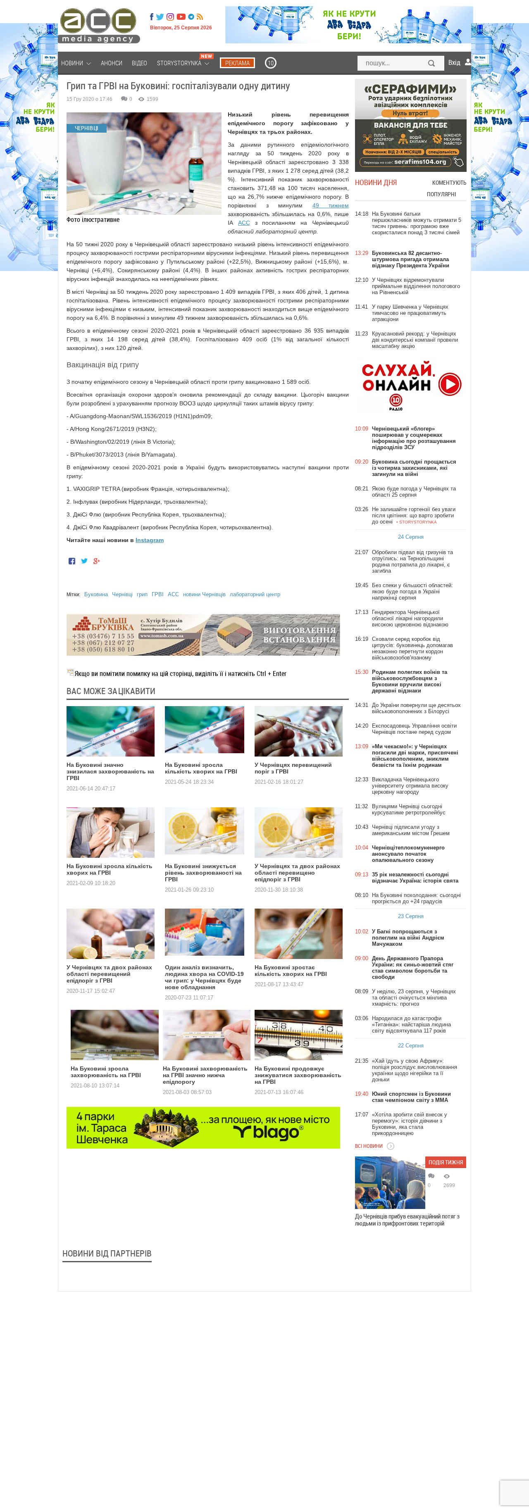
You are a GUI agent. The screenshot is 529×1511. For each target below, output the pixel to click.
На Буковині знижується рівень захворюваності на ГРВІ (203, 873)
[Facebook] (151, 17)
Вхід (454, 62)
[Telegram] (191, 17)
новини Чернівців (204, 594)
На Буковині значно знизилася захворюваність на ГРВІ (110, 771)
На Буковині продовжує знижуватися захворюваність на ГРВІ (298, 1075)
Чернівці (122, 594)
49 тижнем (330, 205)
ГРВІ (158, 594)
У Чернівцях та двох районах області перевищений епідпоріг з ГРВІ (109, 974)
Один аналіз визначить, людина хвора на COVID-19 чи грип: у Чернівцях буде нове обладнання (204, 977)
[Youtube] (181, 17)
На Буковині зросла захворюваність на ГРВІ (106, 1071)
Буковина (96, 594)
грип (142, 594)
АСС (244, 222)
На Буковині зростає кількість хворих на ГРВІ (291, 970)
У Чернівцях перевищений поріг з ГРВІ (293, 768)
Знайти (432, 64)
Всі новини (369, 1145)
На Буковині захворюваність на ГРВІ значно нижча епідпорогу (205, 1075)
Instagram (150, 540)
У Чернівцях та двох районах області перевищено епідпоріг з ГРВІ (297, 873)
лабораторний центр (255, 594)
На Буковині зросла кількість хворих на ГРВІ (201, 768)
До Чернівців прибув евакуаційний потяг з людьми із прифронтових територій (407, 1220)
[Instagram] (171, 17)
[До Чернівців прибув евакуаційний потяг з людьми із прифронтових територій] (390, 1182)
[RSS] (200, 17)
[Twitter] (160, 17)
